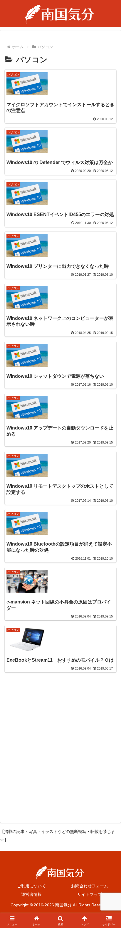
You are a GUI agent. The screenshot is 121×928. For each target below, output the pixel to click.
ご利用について (31, 886)
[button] (109, 776)
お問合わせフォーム (89, 886)
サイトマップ (89, 894)
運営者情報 (31, 894)
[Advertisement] (60, 746)
